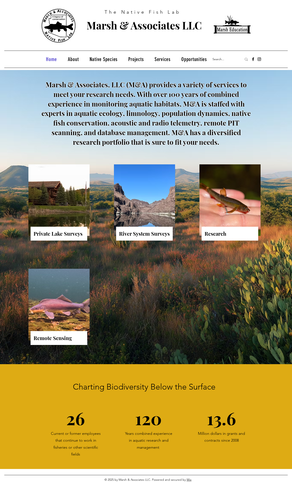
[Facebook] (253, 59)
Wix (189, 480)
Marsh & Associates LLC (144, 25)
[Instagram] (259, 59)
